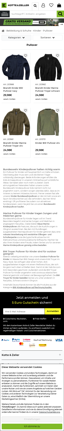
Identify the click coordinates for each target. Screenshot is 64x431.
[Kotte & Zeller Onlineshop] (15, 5)
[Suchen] (60, 14)
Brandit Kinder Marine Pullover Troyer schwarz (47, 89)
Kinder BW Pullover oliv (47, 143)
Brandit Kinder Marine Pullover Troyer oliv (14, 144)
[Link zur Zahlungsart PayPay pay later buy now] (16, 340)
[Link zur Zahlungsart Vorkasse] (32, 345)
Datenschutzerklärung (49, 412)
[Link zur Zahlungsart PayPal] (5, 340)
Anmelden (54, 311)
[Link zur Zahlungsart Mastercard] (21, 343)
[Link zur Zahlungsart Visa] (58, 340)
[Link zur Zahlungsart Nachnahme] (42, 345)
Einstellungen (32, 419)
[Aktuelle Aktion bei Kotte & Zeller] (32, 22)
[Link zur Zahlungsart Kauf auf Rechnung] (43, 340)
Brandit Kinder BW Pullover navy (13, 89)
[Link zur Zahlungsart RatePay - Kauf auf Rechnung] (26, 340)
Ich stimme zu (32, 426)
